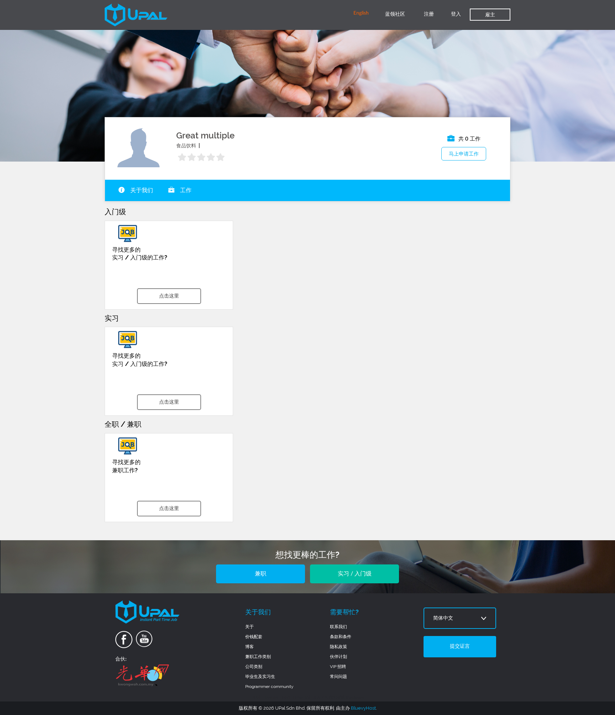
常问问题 (338, 676)
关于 (249, 626)
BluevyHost (363, 708)
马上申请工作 (464, 154)
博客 (249, 646)
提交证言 (460, 646)
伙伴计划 (338, 656)
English (361, 13)
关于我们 (141, 190)
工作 (185, 190)
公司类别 (253, 666)
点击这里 (169, 296)
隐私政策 (338, 646)
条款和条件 (340, 636)
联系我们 (338, 626)
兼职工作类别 (258, 656)
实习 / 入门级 (355, 574)
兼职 (260, 574)
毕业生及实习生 (260, 676)
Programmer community (269, 686)
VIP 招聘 (338, 666)
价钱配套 (253, 636)
